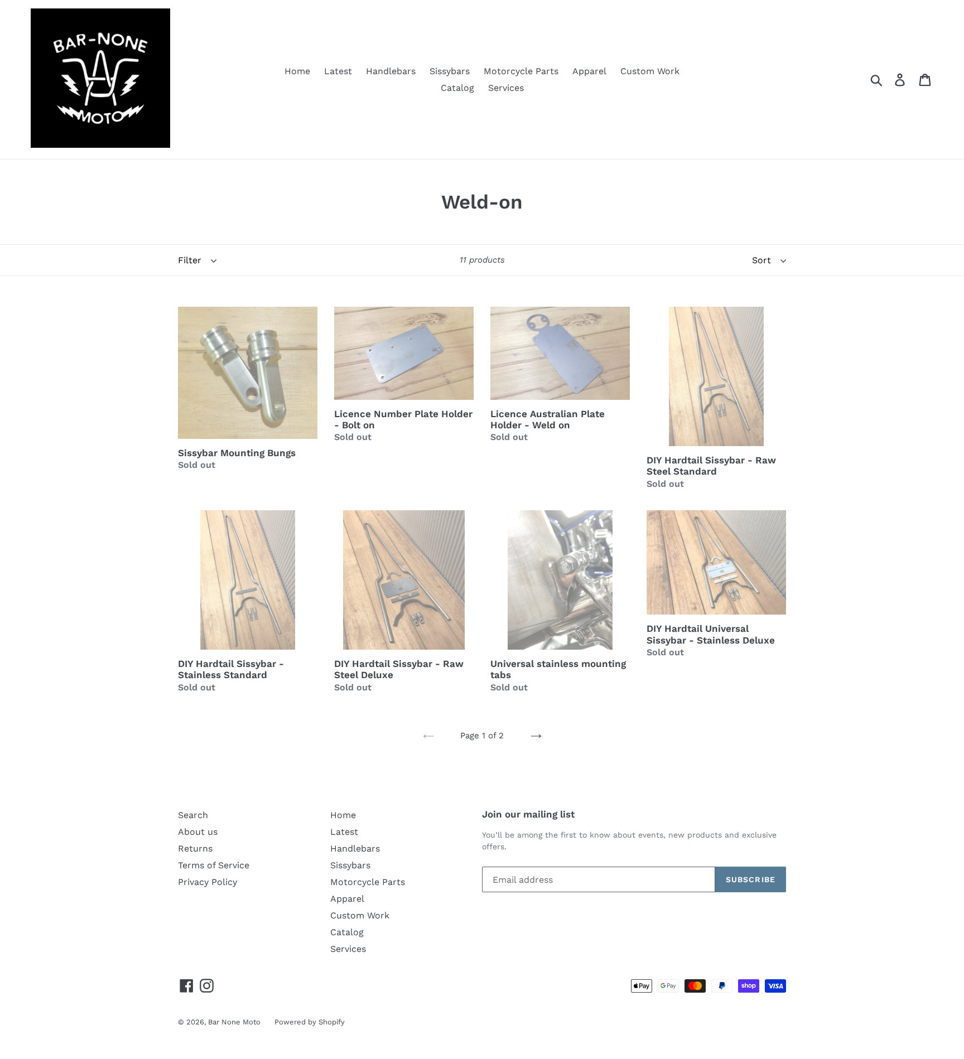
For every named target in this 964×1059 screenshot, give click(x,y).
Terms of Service (213, 865)
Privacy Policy (207, 882)
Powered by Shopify (309, 1022)
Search (193, 815)
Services (506, 88)
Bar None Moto (234, 1022)
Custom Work (649, 71)
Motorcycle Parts (521, 71)
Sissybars (450, 71)
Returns (195, 848)
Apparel (589, 71)
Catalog (457, 88)
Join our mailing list (528, 814)
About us (198, 831)
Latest (338, 71)
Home (297, 71)
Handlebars (391, 71)
